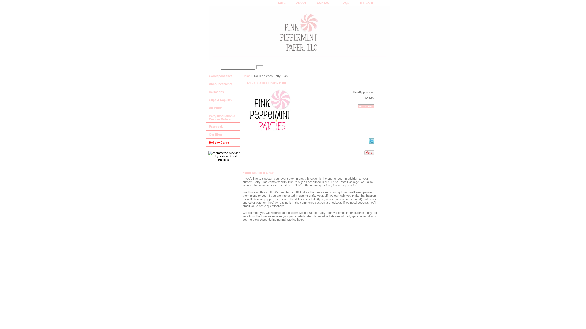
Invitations (216, 92)
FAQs (346, 3)
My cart (367, 3)
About (301, 3)
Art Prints (215, 108)
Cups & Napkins (220, 100)
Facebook (216, 126)
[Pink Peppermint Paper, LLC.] (263, 34)
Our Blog (215, 134)
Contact (324, 3)
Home (246, 76)
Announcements (220, 84)
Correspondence (220, 76)
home (281, 3)
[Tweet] (371, 142)
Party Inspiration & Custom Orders (222, 117)
